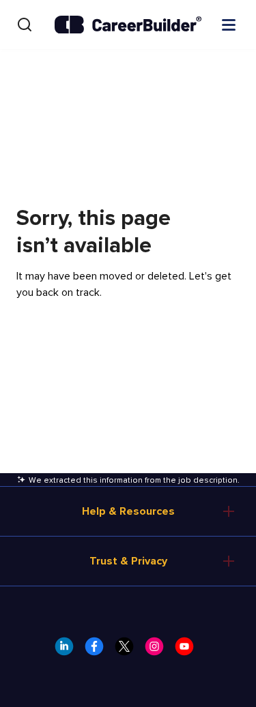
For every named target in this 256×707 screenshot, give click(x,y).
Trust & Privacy (128, 561)
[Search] (24, 24)
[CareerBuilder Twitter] (128, 650)
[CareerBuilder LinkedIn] (68, 650)
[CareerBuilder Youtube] (188, 650)
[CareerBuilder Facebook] (98, 650)
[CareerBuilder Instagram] (158, 650)
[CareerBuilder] (128, 25)
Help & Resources (128, 511)
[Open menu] (229, 24)
